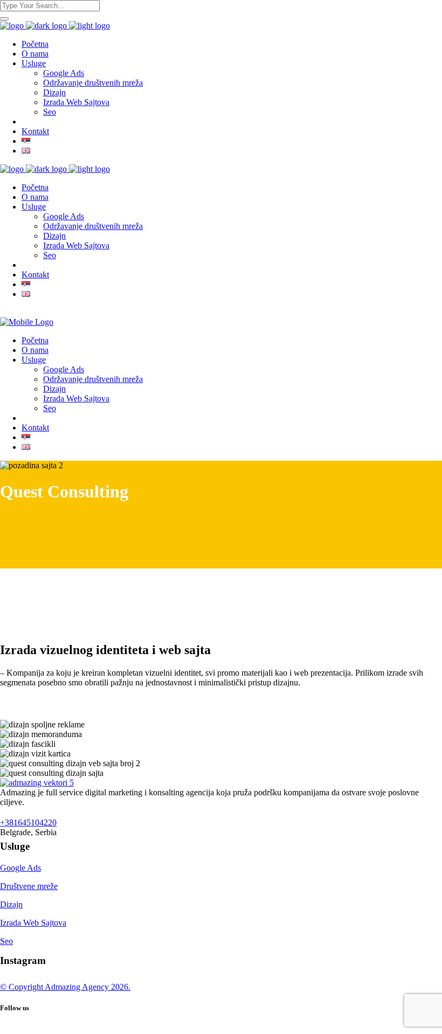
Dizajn (11, 904)
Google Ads (20, 867)
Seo (6, 941)
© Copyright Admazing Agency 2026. (65, 986)
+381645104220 (28, 822)
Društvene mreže (29, 886)
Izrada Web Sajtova (33, 922)
